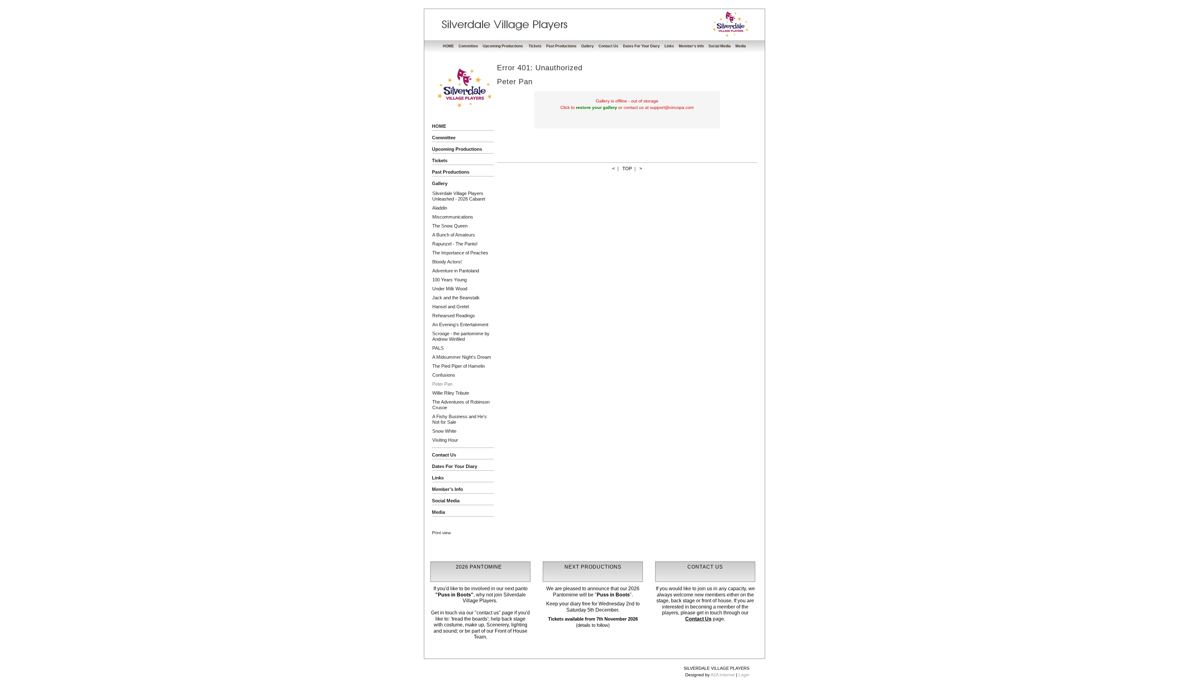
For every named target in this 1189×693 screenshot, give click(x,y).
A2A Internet (723, 674)
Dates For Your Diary (641, 46)
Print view (441, 532)
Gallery (587, 46)
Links (669, 46)
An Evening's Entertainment (460, 324)
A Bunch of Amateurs (453, 234)
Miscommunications (452, 216)
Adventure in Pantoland (455, 270)
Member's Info (691, 46)
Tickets (535, 46)
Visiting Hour (445, 440)
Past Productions (561, 46)
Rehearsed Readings (453, 315)
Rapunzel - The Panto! (454, 243)
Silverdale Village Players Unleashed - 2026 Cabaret (458, 196)
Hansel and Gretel (450, 306)
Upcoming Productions (503, 46)
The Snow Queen (450, 225)
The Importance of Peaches (460, 252)
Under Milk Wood (449, 288)
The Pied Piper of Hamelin (458, 366)
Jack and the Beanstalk (456, 297)
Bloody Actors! (447, 261)
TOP (627, 168)
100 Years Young (449, 279)
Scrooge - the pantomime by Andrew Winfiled (461, 336)
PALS (438, 348)
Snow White (444, 431)
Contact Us (608, 46)
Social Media (719, 46)
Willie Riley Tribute (450, 393)
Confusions (443, 375)
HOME (448, 46)
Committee (468, 46)
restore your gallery (596, 107)
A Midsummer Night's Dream (461, 357)
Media (740, 46)
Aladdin (439, 207)
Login (743, 674)
